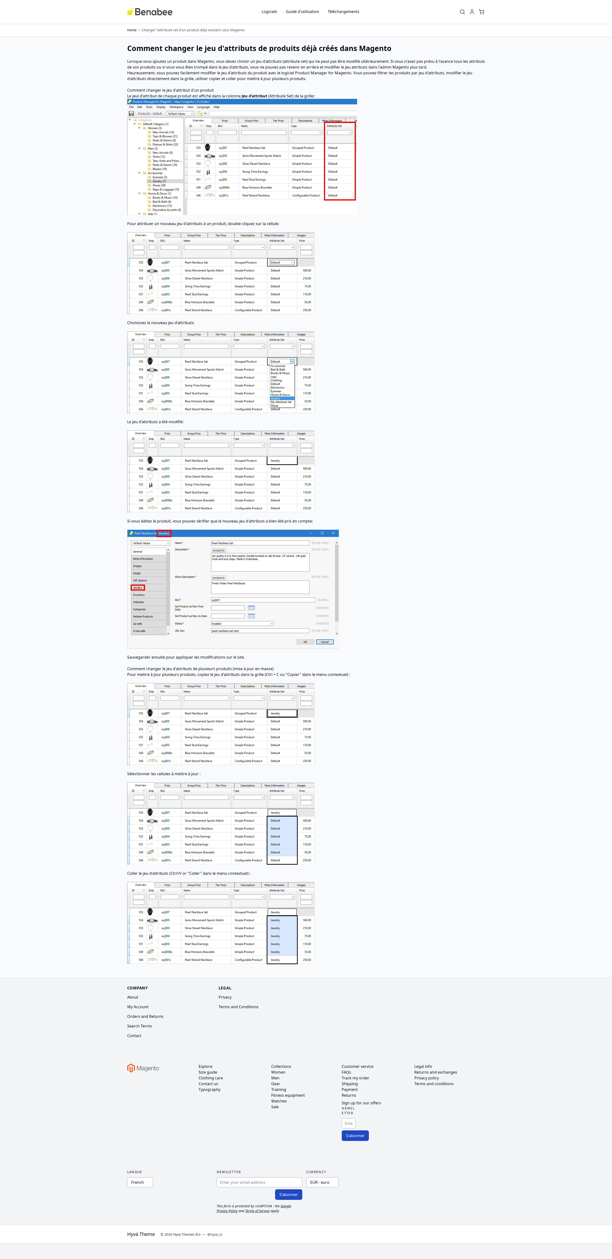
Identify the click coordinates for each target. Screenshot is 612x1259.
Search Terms (139, 1026)
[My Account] (472, 11)
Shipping (350, 1083)
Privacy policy (426, 1078)
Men (275, 1078)
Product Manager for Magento (323, 73)
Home (132, 30)
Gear (275, 1083)
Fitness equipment (288, 1095)
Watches (279, 1101)
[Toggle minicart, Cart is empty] (481, 11)
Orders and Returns (145, 1016)
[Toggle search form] (462, 11)
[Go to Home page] (150, 12)
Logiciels (269, 11)
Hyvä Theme (141, 1234)
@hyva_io (214, 1234)
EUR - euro (319, 1182)
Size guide (208, 1072)
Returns (349, 1095)
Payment (350, 1089)
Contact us (208, 1083)
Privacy (225, 997)
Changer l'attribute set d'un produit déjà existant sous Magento (193, 30)
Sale (275, 1106)
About (132, 997)
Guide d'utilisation (302, 11)
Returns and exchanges (435, 1072)
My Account (138, 1006)
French (137, 1182)
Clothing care (211, 1078)
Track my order (355, 1078)
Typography (210, 1089)
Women (278, 1072)
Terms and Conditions (239, 1006)
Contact (134, 1035)
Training (278, 1089)
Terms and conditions (434, 1083)
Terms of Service (257, 1211)
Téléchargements (343, 11)
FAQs (346, 1072)
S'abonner (355, 1135)
